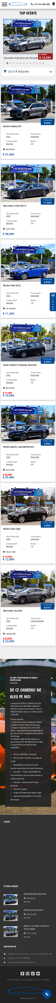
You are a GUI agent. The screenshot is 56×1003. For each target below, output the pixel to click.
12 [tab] (43, 63)
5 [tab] (20, 63)
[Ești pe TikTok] (33, 973)
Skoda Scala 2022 (12, 285)
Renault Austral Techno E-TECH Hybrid (36, 927)
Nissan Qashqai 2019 (33, 910)
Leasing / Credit (19, 979)
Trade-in (37, 979)
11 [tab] (40, 63)
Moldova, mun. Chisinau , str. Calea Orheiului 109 (30, 954)
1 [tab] (7, 63)
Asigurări (29, 979)
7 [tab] (27, 63)
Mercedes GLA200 (12, 611)
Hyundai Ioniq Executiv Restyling (22, 57)
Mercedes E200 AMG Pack (35, 894)
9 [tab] (33, 63)
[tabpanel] (28, 39)
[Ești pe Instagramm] (27, 973)
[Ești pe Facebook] (22, 973)
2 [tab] (10, 63)
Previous (2, 99)
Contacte (45, 979)
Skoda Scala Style (11, 529)
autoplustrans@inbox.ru (25, 962)
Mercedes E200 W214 (14, 206)
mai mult (27, 902)
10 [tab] (37, 63)
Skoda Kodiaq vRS (12, 126)
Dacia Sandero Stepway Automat (20, 365)
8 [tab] (30, 63)
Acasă (9, 979)
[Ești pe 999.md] (38, 973)
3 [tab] (14, 63)
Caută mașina (18, 71)
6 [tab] (24, 63)
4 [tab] (17, 63)
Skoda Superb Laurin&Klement (18, 447)
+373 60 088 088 (41, 4)
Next (53, 99)
